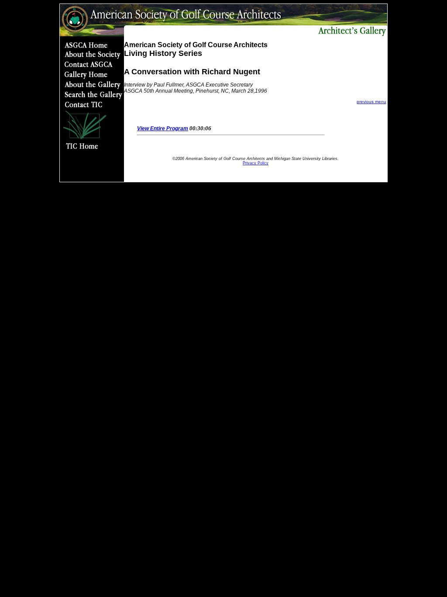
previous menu (371, 101)
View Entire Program (162, 128)
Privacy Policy (255, 163)
